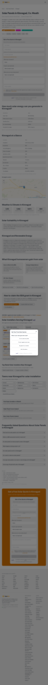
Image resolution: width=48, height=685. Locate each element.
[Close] (36, 331)
